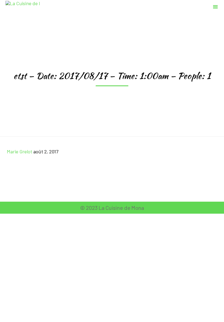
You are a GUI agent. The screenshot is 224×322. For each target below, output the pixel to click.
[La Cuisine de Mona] (22, 6)
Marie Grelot (19, 151)
